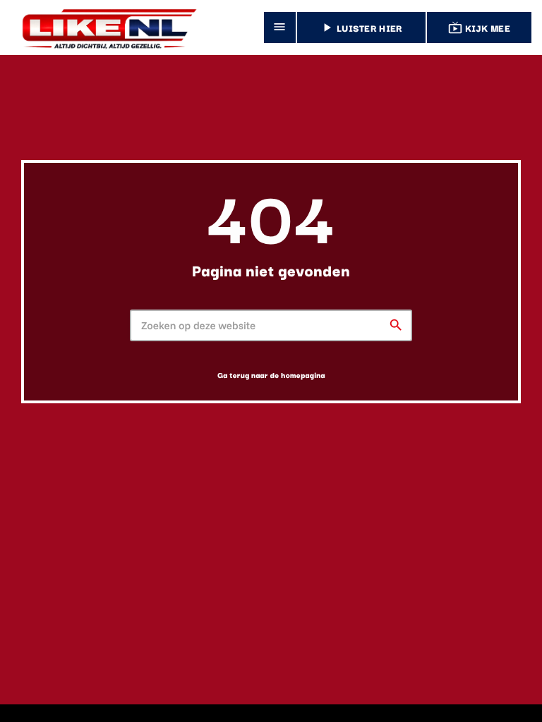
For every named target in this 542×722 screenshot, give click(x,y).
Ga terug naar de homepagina (271, 375)
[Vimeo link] (105, 27)
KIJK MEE (479, 27)
